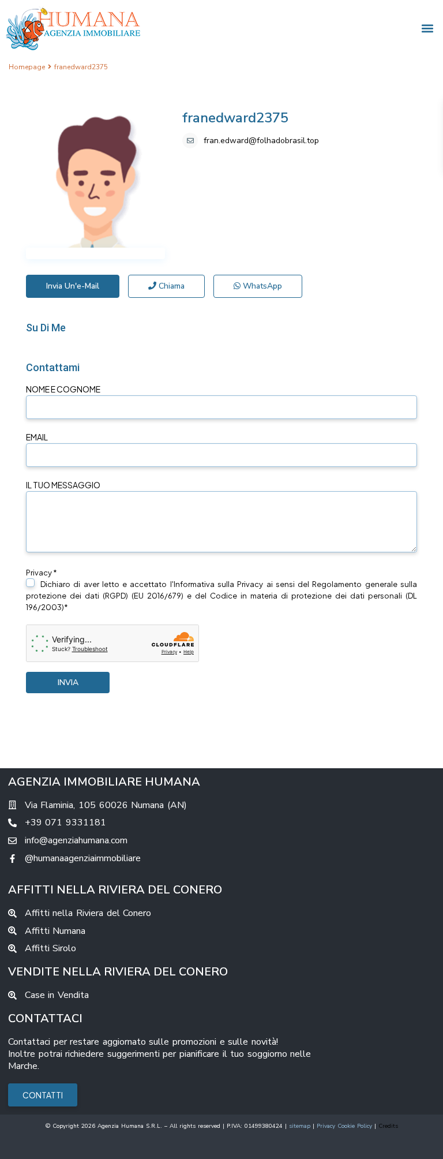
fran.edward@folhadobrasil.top (261, 140)
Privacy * (221, 590)
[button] (427, 28)
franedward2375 (235, 118)
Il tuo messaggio (63, 485)
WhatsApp (261, 286)
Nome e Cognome (63, 389)
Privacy (250, 584)
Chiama (170, 286)
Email (37, 437)
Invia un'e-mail (72, 286)
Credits (388, 1126)
